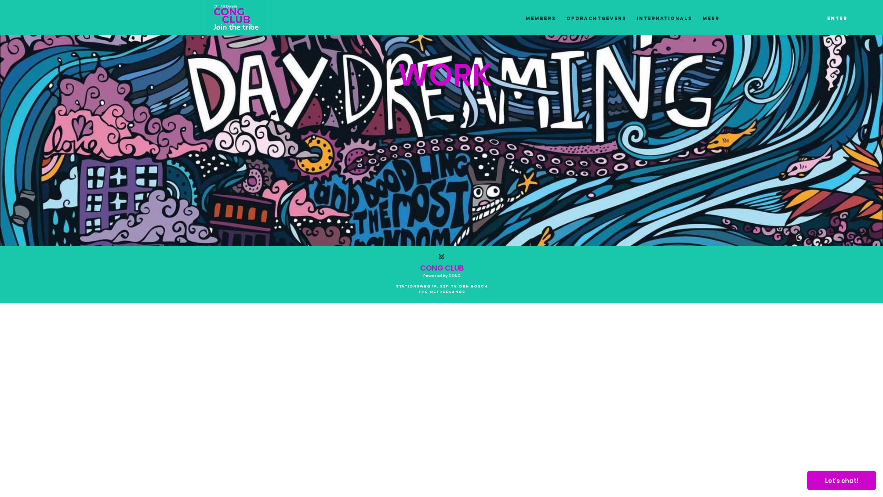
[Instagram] (441, 256)
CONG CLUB (442, 268)
